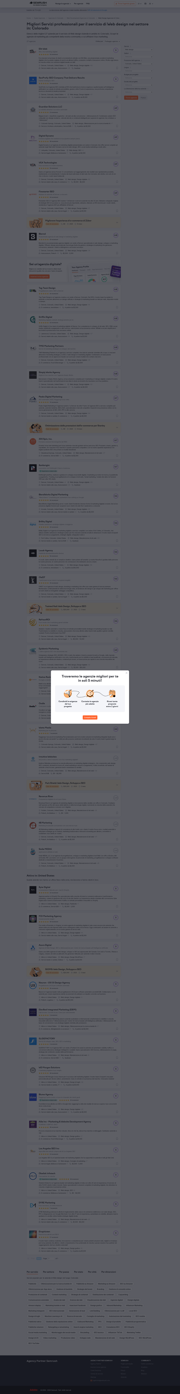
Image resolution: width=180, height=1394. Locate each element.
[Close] (126, 672)
